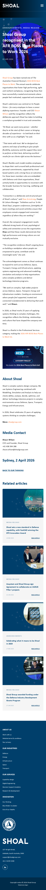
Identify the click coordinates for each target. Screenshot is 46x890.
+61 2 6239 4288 (8, 861)
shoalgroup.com (15, 422)
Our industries (10, 748)
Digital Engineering (9, 783)
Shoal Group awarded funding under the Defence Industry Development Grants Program (22, 697)
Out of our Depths (9, 809)
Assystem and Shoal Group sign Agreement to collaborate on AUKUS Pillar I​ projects (22, 586)
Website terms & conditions (12, 738)
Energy (5, 757)
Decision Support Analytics (12, 787)
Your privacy (7, 742)
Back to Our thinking (13, 470)
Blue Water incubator (10, 806)
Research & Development (11, 791)
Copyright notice (15, 882)
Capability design (8, 779)
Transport (6, 768)
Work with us (7, 735)
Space (5, 765)
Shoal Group (8, 77)
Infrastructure (7, 761)
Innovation (8, 796)
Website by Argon (23, 885)
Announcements (12, 27)
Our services (9, 774)
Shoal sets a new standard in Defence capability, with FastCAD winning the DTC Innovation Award (22, 530)
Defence (5, 753)
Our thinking (7, 802)
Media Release (31, 27)
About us (7, 729)
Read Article (35, 538)
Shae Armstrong (29, 199)
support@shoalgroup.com (11, 857)
